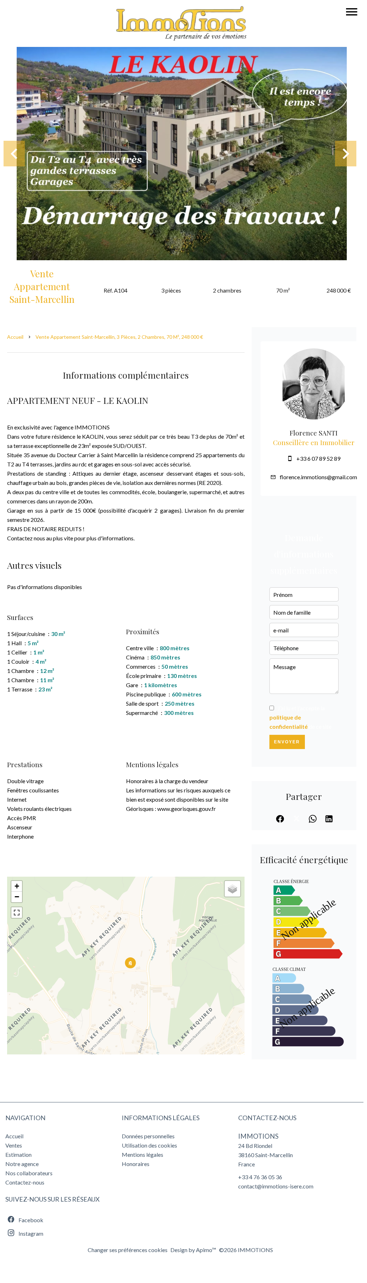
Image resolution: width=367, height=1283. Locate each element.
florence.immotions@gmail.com (318, 477)
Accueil (15, 337)
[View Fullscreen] (16, 912)
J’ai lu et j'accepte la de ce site (300, 717)
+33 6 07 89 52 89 (318, 458)
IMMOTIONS (258, 1136)
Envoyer (287, 741)
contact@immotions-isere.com (275, 1186)
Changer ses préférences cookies (128, 1249)
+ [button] (17, 886)
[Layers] (232, 889)
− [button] (17, 896)
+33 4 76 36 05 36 (260, 1177)
